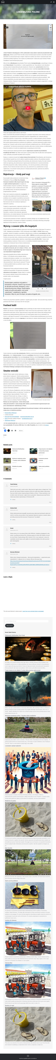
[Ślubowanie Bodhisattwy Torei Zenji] (28, 660)
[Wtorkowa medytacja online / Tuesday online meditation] (28, 738)
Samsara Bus (8, 963)
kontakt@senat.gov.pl (27, 418)
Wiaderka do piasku (17, 466)
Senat (6, 418)
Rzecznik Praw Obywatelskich (12, 416)
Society (6, 27)
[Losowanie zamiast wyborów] (28, 793)
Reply (50, 502)
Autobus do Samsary (10, 920)
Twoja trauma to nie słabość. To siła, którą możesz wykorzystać (46, 450)
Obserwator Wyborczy (10, 420)
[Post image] (7, 451)
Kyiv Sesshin (8, 848)
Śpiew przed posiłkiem (44, 466)
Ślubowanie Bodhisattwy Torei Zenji (18, 450)
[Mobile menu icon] (54, 2)
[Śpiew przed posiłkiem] (24, 908)
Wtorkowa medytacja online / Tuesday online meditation (19, 459)
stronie (47, 425)
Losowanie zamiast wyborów (43, 459)
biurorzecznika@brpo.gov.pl (27, 416)
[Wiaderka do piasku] (28, 836)
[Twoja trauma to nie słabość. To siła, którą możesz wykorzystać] (28, 705)
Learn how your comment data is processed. (33, 611)
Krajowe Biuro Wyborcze (10, 412)
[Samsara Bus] (28, 997)
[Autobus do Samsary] (28, 955)
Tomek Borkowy (13, 484)
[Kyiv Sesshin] (28, 874)
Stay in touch (10, 625)
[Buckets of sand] (28, 1041)
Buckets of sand (9, 1005)
